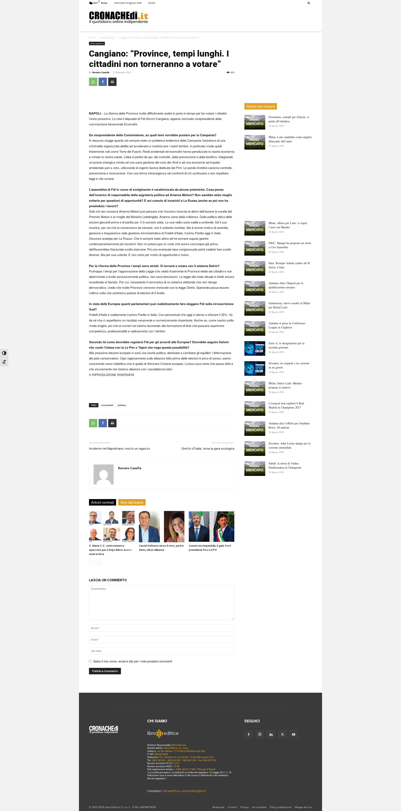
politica (122, 405)
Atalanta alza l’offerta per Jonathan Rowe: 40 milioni (289, 425)
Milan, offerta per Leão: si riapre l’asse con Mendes (288, 225)
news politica (107, 37)
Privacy (244, 807)
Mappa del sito (303, 807)
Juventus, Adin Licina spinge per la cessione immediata (289, 445)
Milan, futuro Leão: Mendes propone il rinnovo (285, 385)
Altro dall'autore (131, 502)
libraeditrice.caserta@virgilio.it (184, 791)
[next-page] (98, 562)
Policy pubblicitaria (281, 807)
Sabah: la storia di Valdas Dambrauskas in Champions (285, 465)
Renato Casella (100, 72)
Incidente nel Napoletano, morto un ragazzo (119, 448)
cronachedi (107, 405)
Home (92, 37)
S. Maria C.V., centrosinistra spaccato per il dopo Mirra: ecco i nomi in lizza (110, 550)
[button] (309, 2)
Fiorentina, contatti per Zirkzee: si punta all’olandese (289, 119)
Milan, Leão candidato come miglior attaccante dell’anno (290, 139)
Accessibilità (259, 807)
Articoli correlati (102, 502)
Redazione (218, 807)
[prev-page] (91, 562)
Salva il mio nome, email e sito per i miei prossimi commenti (132, 661)
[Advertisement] (230, 17)
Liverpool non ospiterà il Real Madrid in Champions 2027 (286, 405)
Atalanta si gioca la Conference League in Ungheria (287, 325)
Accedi (151, 2)
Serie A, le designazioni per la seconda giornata (286, 345)
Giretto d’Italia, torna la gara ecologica (207, 448)
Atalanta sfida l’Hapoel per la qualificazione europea (286, 285)
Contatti (232, 807)
